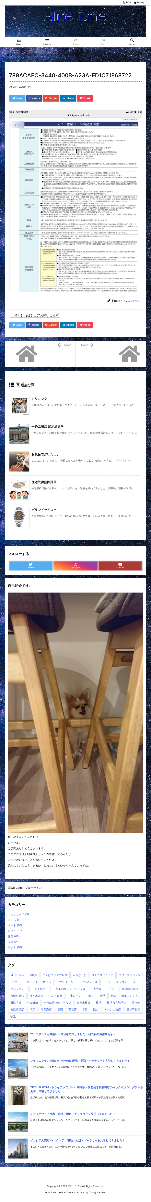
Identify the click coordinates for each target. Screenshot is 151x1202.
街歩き (15, 947)
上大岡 (97, 988)
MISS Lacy (17, 975)
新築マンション (131, 995)
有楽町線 (32, 1002)
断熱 (102, 995)
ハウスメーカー (66, 982)
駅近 (13, 1016)
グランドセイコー (44, 510)
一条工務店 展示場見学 (47, 426)
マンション (17, 988)
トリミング (39, 399)
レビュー (15, 930)
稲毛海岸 (46, 1009)
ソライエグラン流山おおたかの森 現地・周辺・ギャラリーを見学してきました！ (80, 1060)
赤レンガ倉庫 (112, 1009)
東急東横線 (83, 1002)
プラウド (121, 982)
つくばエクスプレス (55, 975)
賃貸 (85, 1009)
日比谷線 (15, 1002)
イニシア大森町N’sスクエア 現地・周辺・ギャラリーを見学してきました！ (77, 1140)
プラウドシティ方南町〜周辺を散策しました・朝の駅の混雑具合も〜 (73, 1034)
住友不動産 (55, 995)
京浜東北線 (17, 995)
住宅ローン (74, 995)
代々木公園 (36, 995)
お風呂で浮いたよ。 (45, 454)
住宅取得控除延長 (44, 482)
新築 (113, 995)
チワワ (14, 982)
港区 (32, 1009)
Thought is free (97, 1192)
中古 (111, 988)
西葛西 (72, 1009)
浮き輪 (136, 1002)
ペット (15, 925)
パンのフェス (89, 982)
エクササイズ (18, 914)
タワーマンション (130, 975)
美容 (13, 941)
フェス (107, 982)
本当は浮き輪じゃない (57, 1002)
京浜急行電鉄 (130, 988)
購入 (96, 1009)
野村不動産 (133, 1009)
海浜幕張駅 (17, 1009)
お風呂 (33, 975)
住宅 (14, 936)
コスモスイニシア (102, 975)
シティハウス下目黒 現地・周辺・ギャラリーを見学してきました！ (73, 1113)
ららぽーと (79, 975)
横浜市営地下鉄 (116, 1002)
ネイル (14, 919)
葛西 (60, 1009)
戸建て (90, 995)
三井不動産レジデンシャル (69, 988)
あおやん (134, 301)
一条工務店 (38, 988)
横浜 (98, 1002)
